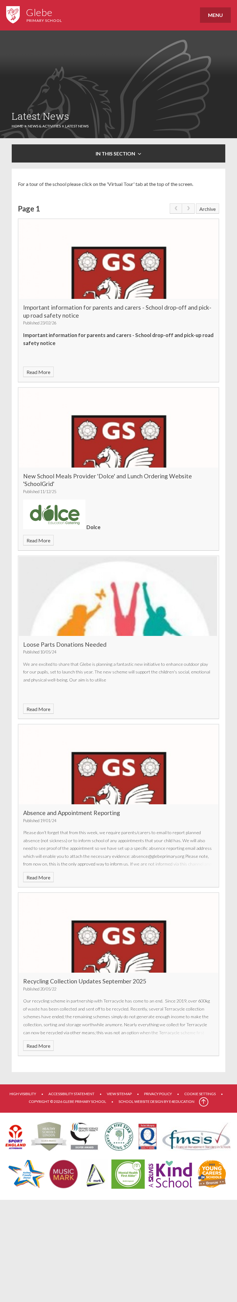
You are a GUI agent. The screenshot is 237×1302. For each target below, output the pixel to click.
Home (17, 126)
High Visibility (23, 1093)
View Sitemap (119, 1093)
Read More (38, 372)
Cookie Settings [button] (200, 1093)
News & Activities (44, 126)
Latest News (77, 126)
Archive (207, 209)
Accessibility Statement (71, 1093)
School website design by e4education (156, 1101)
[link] (176, 208)
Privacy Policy (158, 1093)
